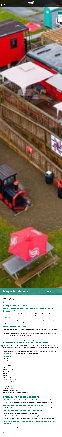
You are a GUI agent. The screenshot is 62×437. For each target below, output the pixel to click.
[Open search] (58, 5)
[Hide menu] (60, 13)
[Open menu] (60, 5)
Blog (60, 21)
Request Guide (60, 17)
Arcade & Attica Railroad (37, 426)
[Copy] (56, 291)
